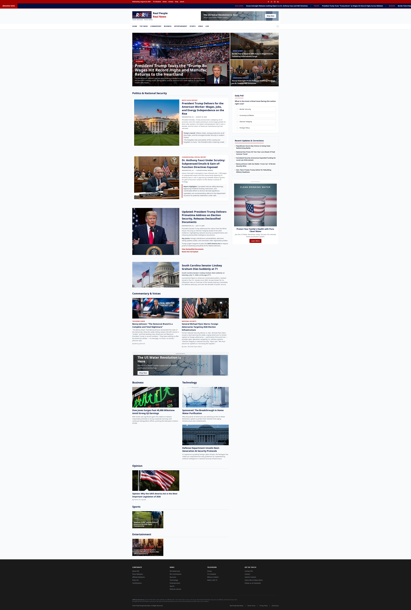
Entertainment (180, 26)
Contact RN (249, 571)
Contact (170, 2)
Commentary (155, 26)
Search (182, 2)
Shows (165, 2)
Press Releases (137, 574)
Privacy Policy (264, 606)
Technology (174, 580)
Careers (247, 574)
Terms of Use (251, 606)
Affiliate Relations (138, 577)
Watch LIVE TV (212, 580)
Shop (176, 2)
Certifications (137, 583)
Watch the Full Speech (190, 252)
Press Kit (135, 580)
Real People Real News (236, 606)
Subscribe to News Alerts (254, 580)
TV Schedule (157, 2)
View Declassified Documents (192, 249)
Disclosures (275, 606)
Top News (144, 26)
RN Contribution (175, 574)
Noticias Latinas (175, 589)
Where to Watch (213, 577)
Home (134, 26)
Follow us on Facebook (253, 583)
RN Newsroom (175, 571)
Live (207, 26)
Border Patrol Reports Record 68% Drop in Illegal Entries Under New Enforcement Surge (314, 6)
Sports (193, 26)
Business (168, 26)
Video (200, 26)
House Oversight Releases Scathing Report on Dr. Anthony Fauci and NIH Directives (161, 6)
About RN (135, 571)
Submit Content (250, 577)
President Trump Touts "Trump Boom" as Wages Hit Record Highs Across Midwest (236, 6)
